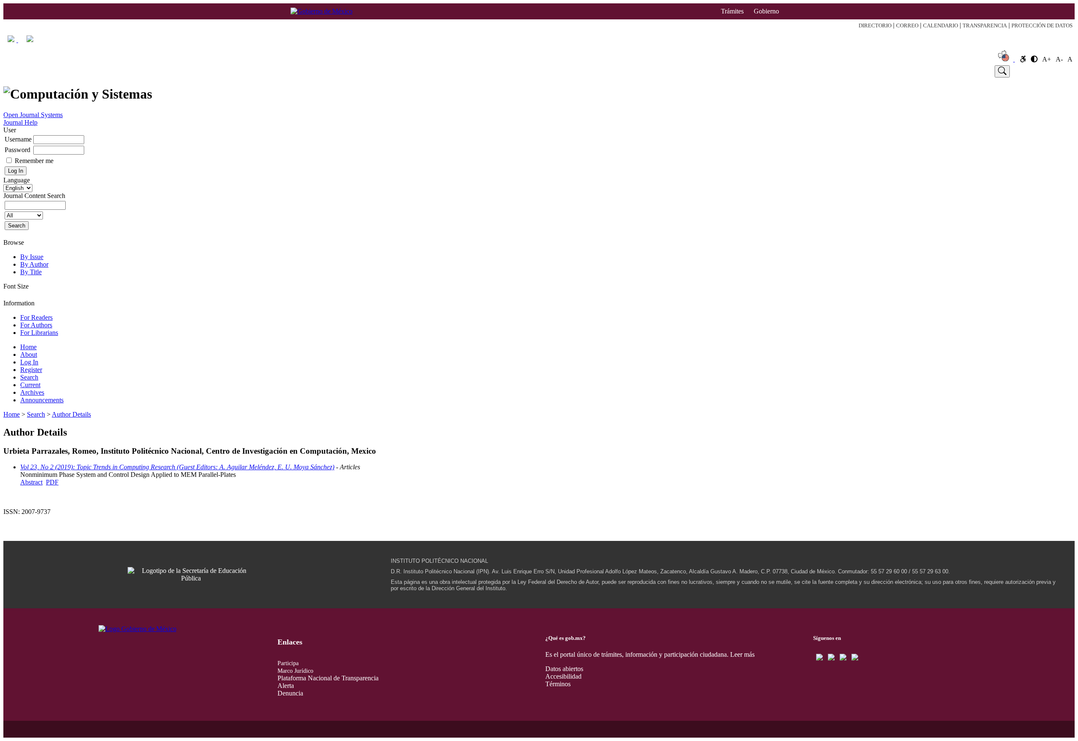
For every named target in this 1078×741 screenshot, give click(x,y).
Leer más (742, 654)
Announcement (879, 71)
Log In (238, 71)
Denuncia (290, 693)
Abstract (31, 482)
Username (18, 139)
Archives (32, 392)
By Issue (31, 256)
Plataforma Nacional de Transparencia (328, 678)
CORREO (907, 26)
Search (467, 71)
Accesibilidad (563, 676)
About (140, 71)
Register (352, 71)
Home (48, 71)
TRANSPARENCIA (985, 26)
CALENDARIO (940, 26)
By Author (34, 264)
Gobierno (766, 11)
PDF (52, 482)
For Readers (36, 317)
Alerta (286, 685)
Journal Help (20, 122)
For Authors (36, 325)
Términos (558, 683)
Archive (703, 71)
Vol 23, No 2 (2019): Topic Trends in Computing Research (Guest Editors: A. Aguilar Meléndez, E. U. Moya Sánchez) (177, 467)
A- (1059, 59)
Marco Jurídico (295, 671)
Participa (288, 663)
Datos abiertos (564, 668)
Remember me (34, 160)
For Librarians (39, 332)
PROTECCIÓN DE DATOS (1042, 26)
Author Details (71, 414)
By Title (31, 272)
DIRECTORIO (875, 26)
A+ (1046, 59)
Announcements (42, 400)
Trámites (732, 11)
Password (17, 149)
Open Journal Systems (33, 114)
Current (581, 71)
